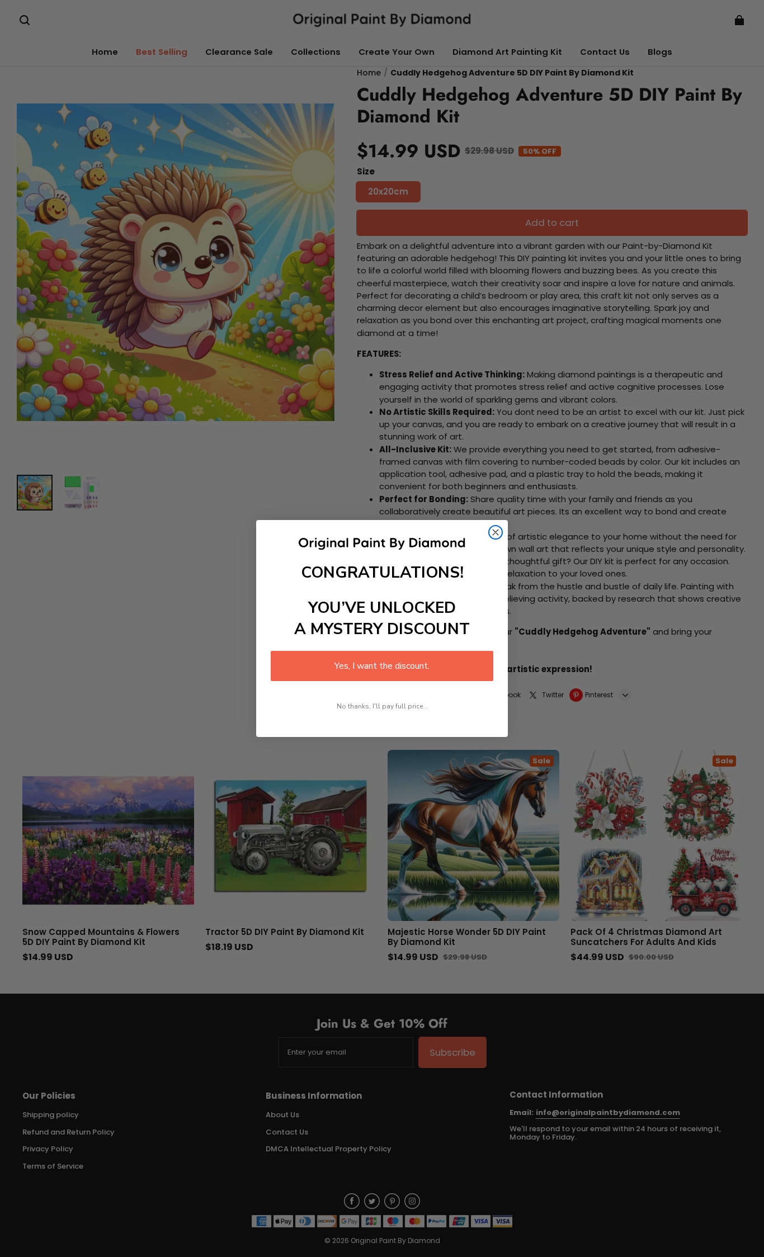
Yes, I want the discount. (382, 666)
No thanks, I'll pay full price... (382, 706)
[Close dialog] (495, 532)
